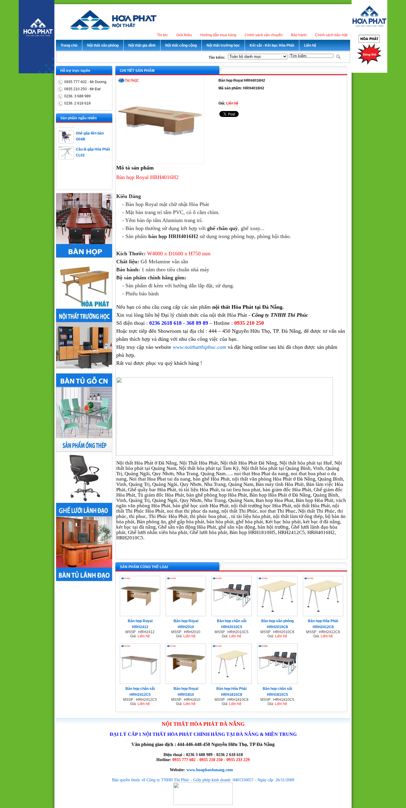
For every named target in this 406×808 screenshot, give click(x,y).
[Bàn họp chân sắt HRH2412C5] (140, 682)
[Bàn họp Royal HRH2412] (140, 614)
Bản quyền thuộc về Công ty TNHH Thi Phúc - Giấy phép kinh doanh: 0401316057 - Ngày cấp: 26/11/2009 (203, 779)
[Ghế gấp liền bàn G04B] (66, 136)
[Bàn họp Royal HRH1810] (185, 682)
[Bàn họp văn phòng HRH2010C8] (277, 614)
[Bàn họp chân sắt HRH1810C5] (277, 682)
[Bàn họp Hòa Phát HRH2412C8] (323, 614)
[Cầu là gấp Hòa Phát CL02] (66, 152)
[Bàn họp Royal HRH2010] (185, 614)
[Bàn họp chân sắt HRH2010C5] (231, 614)
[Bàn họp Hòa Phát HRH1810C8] (231, 682)
